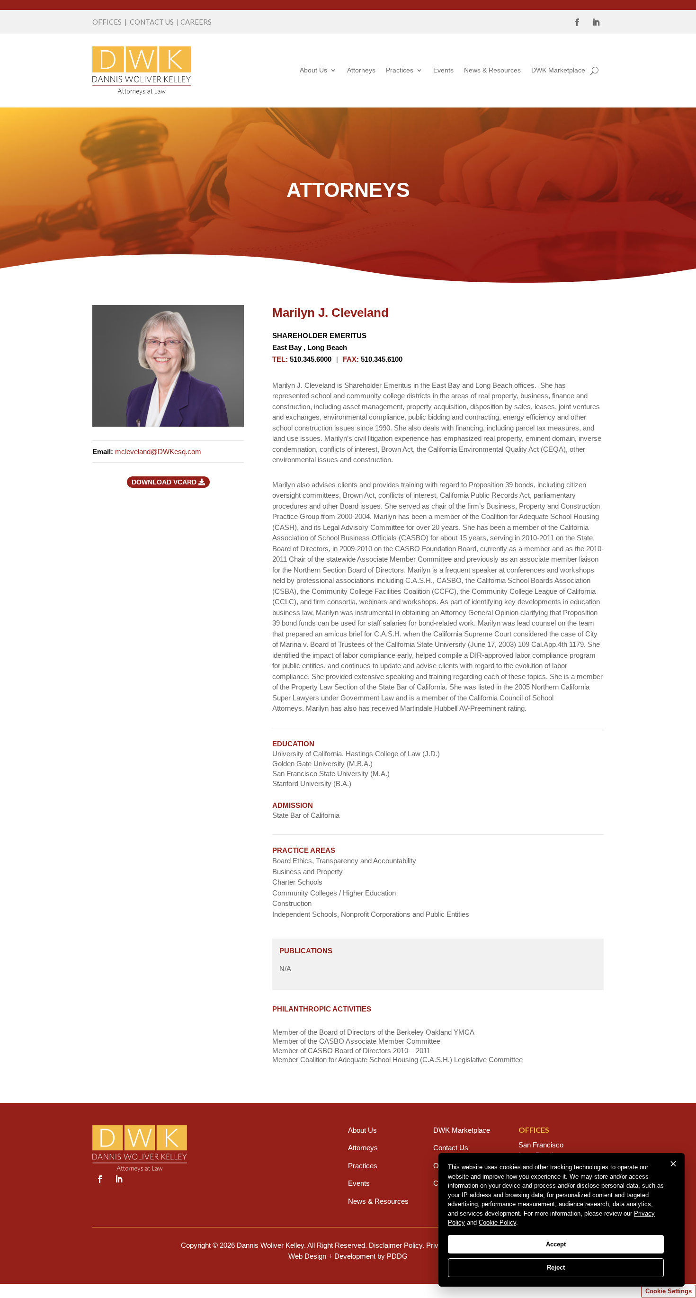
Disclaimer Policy (395, 1245)
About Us (313, 70)
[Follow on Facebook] (577, 22)
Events (443, 70)
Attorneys (361, 70)
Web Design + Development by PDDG (348, 1256)
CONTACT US (152, 22)
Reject (556, 1267)
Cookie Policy (497, 1222)
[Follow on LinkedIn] (596, 22)
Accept (556, 1244)
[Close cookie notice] (673, 1164)
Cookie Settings (668, 1291)
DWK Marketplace (558, 70)
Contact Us (450, 1148)
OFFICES (107, 22)
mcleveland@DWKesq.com (158, 452)
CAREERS (196, 22)
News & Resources (492, 70)
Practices (399, 70)
